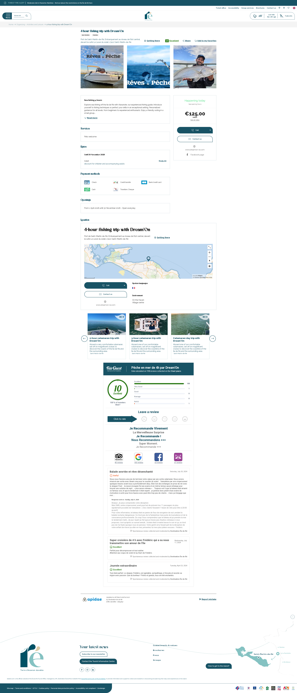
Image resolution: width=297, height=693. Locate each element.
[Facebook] (82, 670)
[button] (294, 8)
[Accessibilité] (284, 8)
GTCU (35, 688)
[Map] (279, 8)
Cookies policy (44, 688)
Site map (10, 688)
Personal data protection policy (62, 688)
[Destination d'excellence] (248, 688)
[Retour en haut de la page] (293, 617)
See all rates (194, 120)
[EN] (294, 8)
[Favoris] (288, 8)
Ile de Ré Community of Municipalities (93, 679)
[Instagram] (87, 670)
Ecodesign (101, 688)
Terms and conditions (23, 688)
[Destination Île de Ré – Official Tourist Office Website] (149, 16)
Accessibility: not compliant (86, 688)
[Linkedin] (93, 670)
